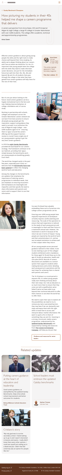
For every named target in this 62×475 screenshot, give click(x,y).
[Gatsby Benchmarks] (8, 2)
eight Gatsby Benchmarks (19, 144)
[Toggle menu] (59, 2)
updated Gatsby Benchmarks (42, 323)
